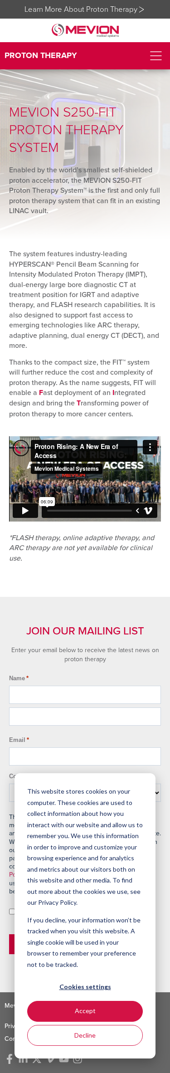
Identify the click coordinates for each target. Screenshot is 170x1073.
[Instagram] (78, 1059)
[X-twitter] (37, 1059)
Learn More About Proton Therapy (80, 9)
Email (19, 739)
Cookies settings (85, 986)
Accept (85, 1010)
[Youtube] (64, 1059)
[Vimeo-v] (50, 1059)
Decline (85, 1035)
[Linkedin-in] (23, 1059)
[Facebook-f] (10, 1059)
